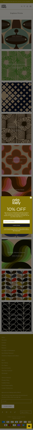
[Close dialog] (31, 197)
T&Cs (13, 230)
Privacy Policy (17, 230)
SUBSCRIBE (16, 225)
